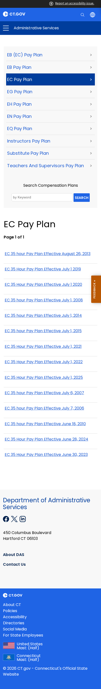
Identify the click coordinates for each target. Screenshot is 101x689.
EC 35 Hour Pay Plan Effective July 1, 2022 (44, 362)
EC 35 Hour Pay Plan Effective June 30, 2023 (46, 454)
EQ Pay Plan (19, 128)
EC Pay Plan (19, 79)
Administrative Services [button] (28, 28)
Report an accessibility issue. (74, 3)
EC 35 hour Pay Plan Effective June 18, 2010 (45, 424)
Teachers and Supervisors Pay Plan (45, 166)
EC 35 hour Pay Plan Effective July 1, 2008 (44, 300)
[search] (83, 14)
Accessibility (15, 617)
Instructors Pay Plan (28, 141)
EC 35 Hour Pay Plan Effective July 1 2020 (43, 284)
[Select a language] (93, 14)
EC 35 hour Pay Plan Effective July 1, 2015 (43, 331)
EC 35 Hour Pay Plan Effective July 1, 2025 (44, 377)
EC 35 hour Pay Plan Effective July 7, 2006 (44, 408)
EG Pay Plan (19, 92)
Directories (13, 623)
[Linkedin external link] (23, 518)
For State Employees (23, 635)
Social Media (15, 629)
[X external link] (15, 518)
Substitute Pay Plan (28, 153)
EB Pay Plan (19, 67)
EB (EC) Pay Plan (24, 55)
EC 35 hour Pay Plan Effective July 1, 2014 (43, 315)
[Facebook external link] (6, 518)
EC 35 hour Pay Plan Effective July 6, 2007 (44, 393)
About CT (12, 604)
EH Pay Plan (19, 104)
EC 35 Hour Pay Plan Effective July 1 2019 (43, 269)
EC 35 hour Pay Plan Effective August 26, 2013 (47, 254)
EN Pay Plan (19, 116)
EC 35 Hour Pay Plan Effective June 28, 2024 (46, 439)
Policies (10, 611)
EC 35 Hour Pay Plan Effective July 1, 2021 (43, 346)
